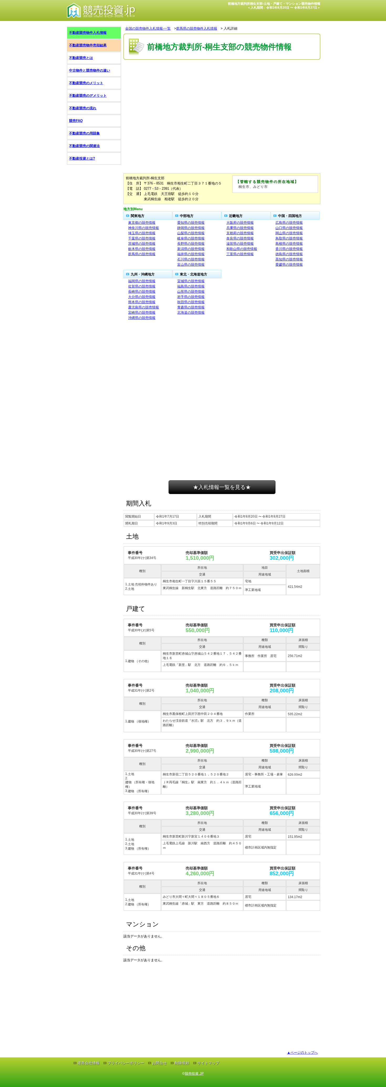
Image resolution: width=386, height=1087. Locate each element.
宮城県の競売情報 (191, 281)
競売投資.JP (194, 1073)
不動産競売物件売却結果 (88, 45)
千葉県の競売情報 (141, 238)
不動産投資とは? (82, 158)
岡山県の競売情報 (289, 233)
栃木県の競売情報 (141, 249)
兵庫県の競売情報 (240, 228)
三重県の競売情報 (240, 254)
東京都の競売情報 (141, 223)
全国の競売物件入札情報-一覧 (148, 28)
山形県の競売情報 (191, 292)
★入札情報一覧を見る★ (222, 487)
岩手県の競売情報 (191, 297)
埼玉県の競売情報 (141, 233)
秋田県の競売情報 (191, 302)
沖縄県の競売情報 (141, 318)
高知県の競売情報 (289, 259)
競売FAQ (76, 121)
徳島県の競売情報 (289, 254)
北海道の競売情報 (191, 312)
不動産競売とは (81, 58)
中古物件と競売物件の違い (89, 70)
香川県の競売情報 (289, 249)
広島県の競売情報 (289, 223)
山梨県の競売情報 (191, 233)
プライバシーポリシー (125, 1063)
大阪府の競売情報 (240, 223)
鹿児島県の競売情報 (143, 307)
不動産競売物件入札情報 (88, 33)
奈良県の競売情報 (240, 238)
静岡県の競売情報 (191, 228)
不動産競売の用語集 (84, 133)
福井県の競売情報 (191, 254)
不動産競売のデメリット (88, 95)
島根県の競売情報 (289, 244)
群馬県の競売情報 (141, 254)
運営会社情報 (88, 1063)
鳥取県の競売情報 (289, 238)
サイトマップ (208, 1063)
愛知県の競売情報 (191, 223)
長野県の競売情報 (191, 244)
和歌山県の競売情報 (241, 249)
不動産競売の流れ (82, 108)
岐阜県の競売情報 (191, 238)
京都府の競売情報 (240, 233)
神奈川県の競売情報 (143, 228)
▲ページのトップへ (302, 1053)
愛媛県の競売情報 (289, 265)
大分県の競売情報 (141, 297)
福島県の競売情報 (191, 286)
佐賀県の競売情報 (141, 286)
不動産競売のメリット (86, 83)
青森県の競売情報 (191, 307)
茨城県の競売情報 (141, 244)
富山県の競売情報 (191, 265)
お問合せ (159, 1063)
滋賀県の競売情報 (240, 244)
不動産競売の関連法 (84, 146)
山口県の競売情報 (289, 228)
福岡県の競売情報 (141, 281)
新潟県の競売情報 (191, 249)
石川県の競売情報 (191, 259)
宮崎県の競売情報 (141, 312)
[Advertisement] (221, 77)
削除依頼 (182, 1063)
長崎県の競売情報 (141, 292)
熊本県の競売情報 (141, 302)
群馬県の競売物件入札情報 (196, 28)
